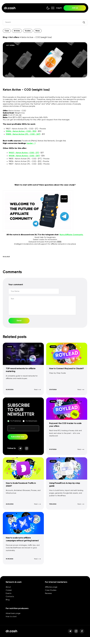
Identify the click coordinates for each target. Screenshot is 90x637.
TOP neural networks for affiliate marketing (21, 370)
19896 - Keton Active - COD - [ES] (21, 131)
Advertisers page (13, 613)
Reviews (48, 593)
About (8, 587)
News (38, 31)
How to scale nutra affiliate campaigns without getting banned (22, 539)
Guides (28, 31)
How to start (11, 616)
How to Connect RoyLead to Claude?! (66, 369)
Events (8, 593)
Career (9, 590)
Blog (5, 37)
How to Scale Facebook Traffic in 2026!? (21, 484)
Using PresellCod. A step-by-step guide (64, 484)
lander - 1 (31, 143)
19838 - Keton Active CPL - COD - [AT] (23, 134)
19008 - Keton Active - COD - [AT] (24, 156)
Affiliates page (51, 587)
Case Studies (50, 590)
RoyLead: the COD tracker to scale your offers (65, 424)
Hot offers (14, 37)
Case (7, 31)
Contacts (10, 596)
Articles (17, 31)
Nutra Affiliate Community (71, 235)
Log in (59, 8)
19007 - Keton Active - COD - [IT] (24, 153)
